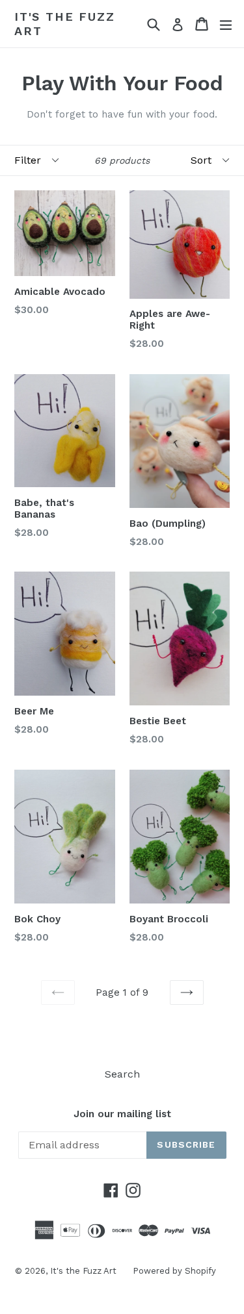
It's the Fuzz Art (64, 24)
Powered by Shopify (174, 1271)
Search (122, 1074)
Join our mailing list (122, 1114)
